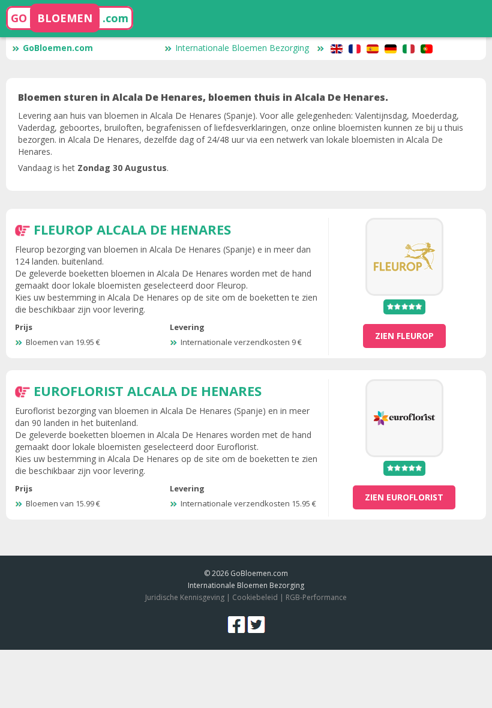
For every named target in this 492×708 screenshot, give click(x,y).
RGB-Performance (316, 597)
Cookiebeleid (256, 597)
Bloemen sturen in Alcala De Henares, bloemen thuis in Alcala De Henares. (203, 97)
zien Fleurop (404, 335)
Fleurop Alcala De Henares (132, 229)
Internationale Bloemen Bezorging (242, 47)
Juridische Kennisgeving (184, 597)
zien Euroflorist (404, 497)
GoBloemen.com (58, 47)
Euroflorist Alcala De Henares (148, 391)
